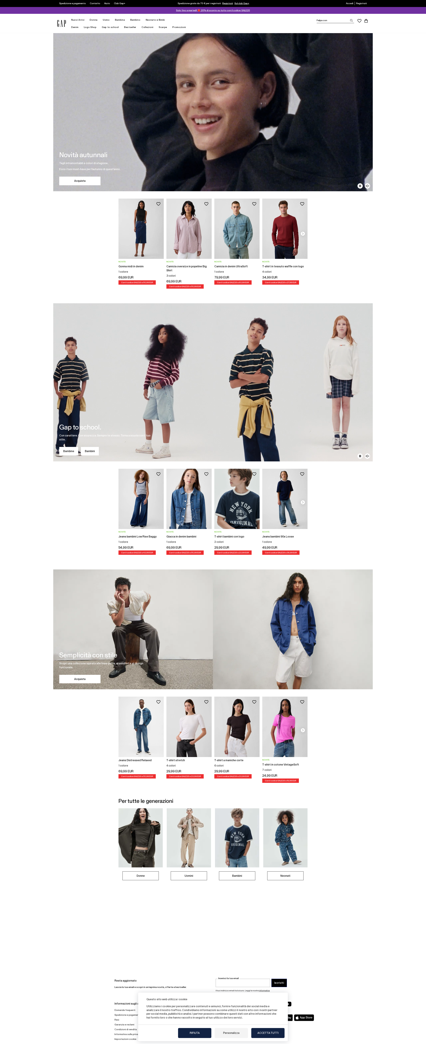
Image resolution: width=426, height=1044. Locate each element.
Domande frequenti (124, 1010)
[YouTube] (288, 1004)
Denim (75, 27)
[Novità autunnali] (213, 112)
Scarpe (163, 27)
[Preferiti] (359, 21)
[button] (303, 234)
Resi (116, 1019)
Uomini (189, 875)
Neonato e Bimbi (155, 19)
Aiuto (107, 3)
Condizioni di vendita (125, 1029)
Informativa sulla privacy (127, 1034)
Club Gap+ (119, 3)
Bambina (120, 19)
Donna (94, 19)
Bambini (90, 451)
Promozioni (179, 27)
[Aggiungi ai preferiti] (158, 204)
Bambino (135, 19)
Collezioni (147, 27)
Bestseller (130, 27)
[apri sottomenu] (86, 20)
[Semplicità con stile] (213, 629)
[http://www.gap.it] (61, 23)
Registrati (227, 3)
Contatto (95, 3)
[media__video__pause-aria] (360, 186)
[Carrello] (366, 21)
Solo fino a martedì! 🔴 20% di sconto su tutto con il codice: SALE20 (213, 10)
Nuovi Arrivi (77, 19)
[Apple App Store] (304, 1017)
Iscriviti (279, 982)
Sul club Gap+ (241, 3)
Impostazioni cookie (125, 1039)
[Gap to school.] (213, 382)
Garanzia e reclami (124, 1024)
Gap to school (110, 27)
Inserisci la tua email (228, 978)
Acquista (80, 180)
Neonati (285, 875)
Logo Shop (90, 27)
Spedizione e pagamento (72, 3)
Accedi (349, 3)
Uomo (106, 19)
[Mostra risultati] (351, 20)
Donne (141, 875)
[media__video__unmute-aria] (367, 186)
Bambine (68, 451)
